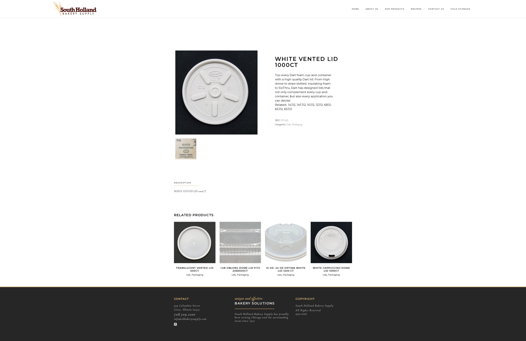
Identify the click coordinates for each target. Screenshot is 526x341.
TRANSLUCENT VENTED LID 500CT (194, 269)
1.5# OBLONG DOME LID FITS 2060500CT (240, 269)
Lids (288, 124)
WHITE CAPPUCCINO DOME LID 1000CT (331, 269)
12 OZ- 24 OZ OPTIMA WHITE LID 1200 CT (285, 269)
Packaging (297, 124)
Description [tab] (182, 183)
